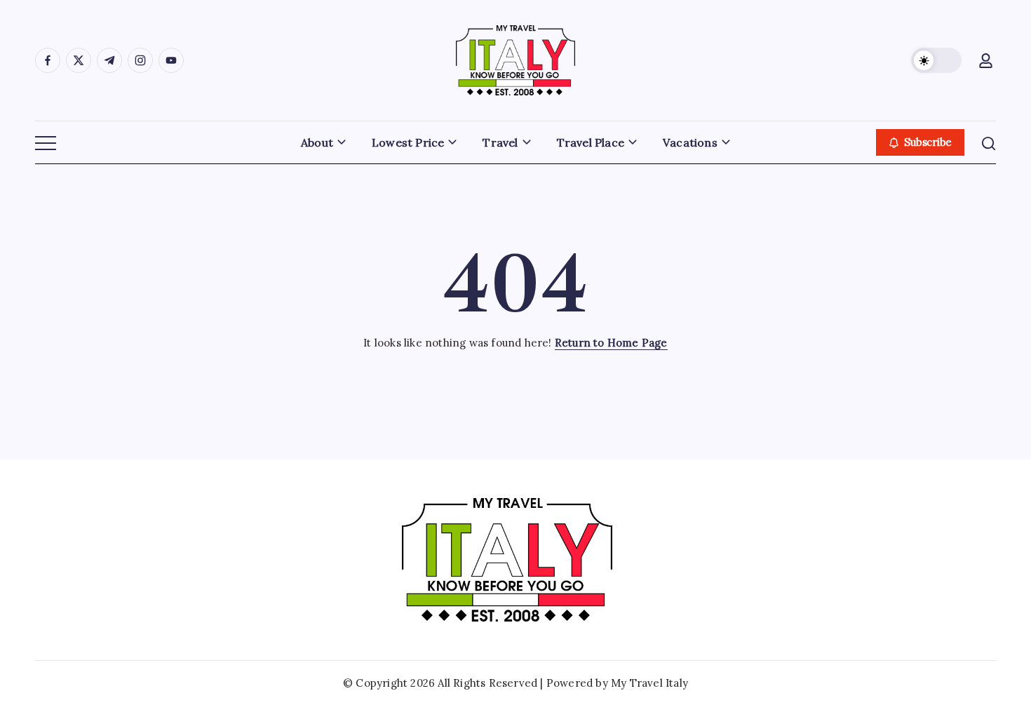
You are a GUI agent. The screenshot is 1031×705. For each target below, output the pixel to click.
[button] (936, 60)
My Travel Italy (649, 683)
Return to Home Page (611, 342)
